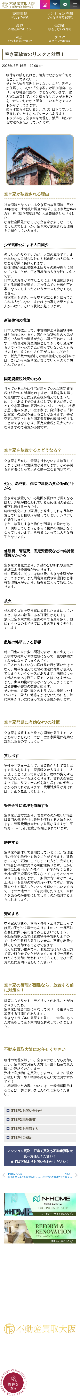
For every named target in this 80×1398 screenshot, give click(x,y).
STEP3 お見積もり (25, 1128)
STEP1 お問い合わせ (26, 1110)
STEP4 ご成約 (21, 1137)
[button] (40, 1111)
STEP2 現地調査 (23, 1119)
